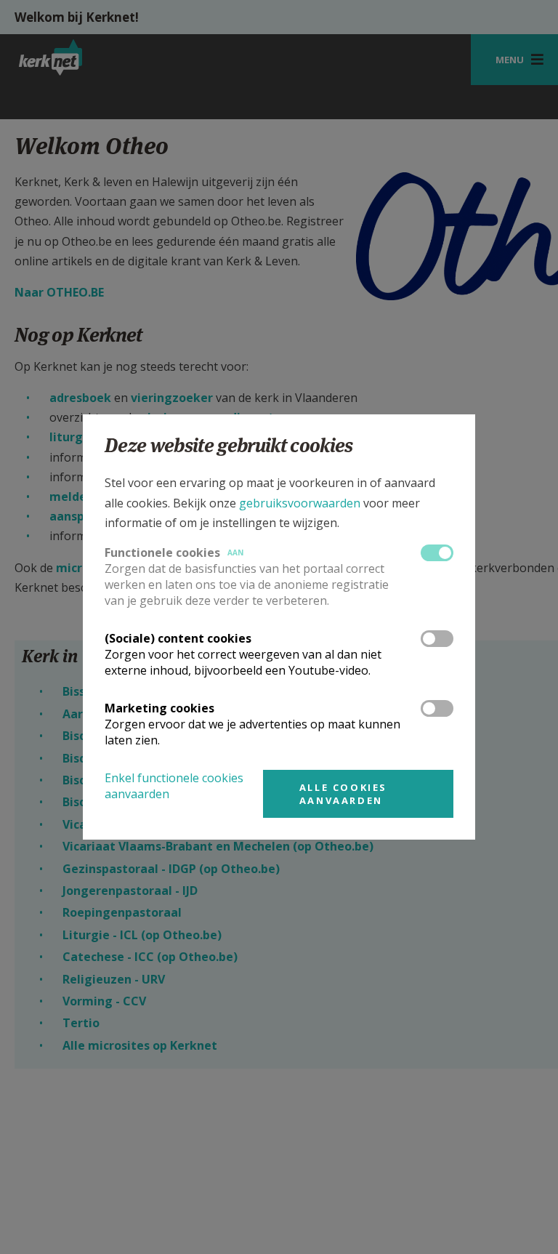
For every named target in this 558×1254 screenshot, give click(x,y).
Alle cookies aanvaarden (343, 794)
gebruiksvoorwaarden (299, 503)
